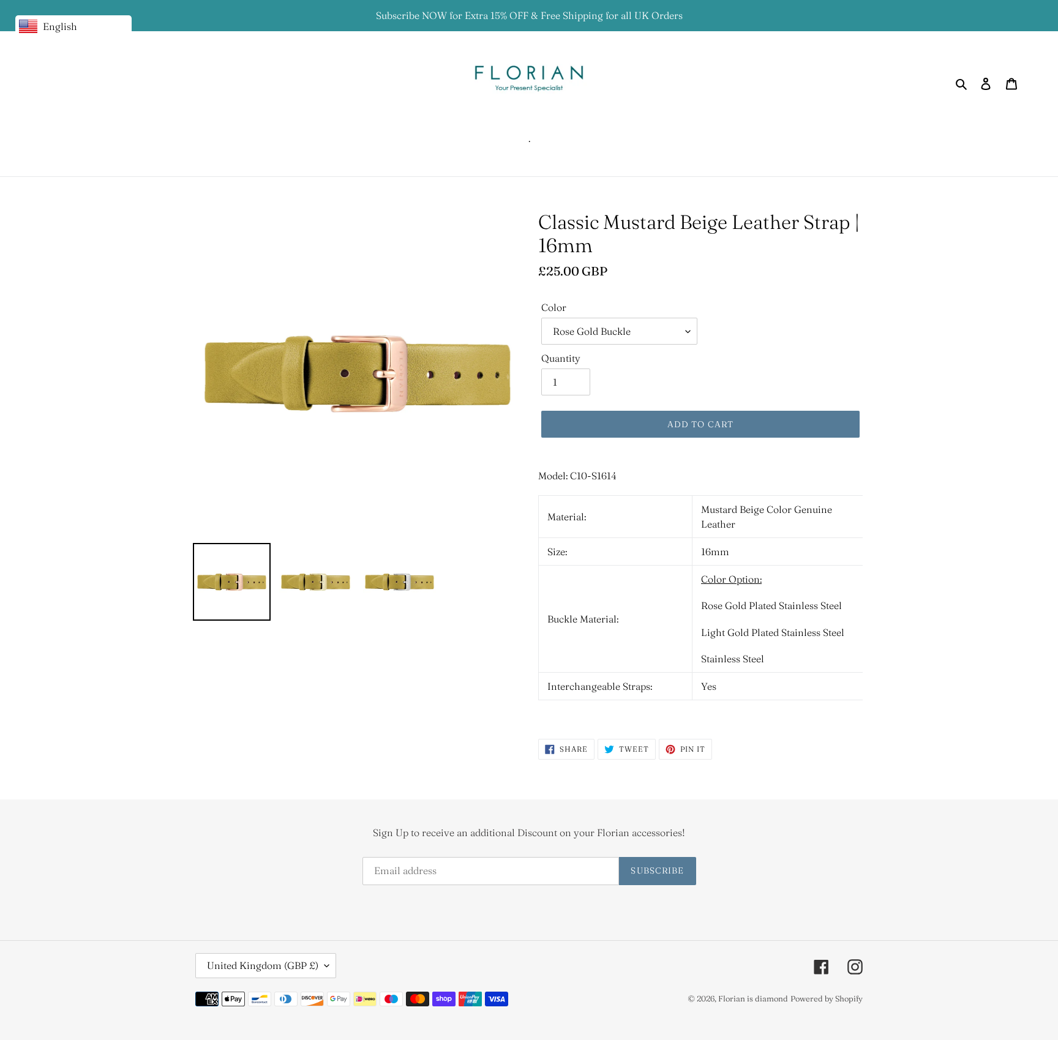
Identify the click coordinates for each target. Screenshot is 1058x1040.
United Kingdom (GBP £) (262, 965)
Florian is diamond (753, 998)
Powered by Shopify (826, 998)
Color (553, 307)
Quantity (560, 358)
